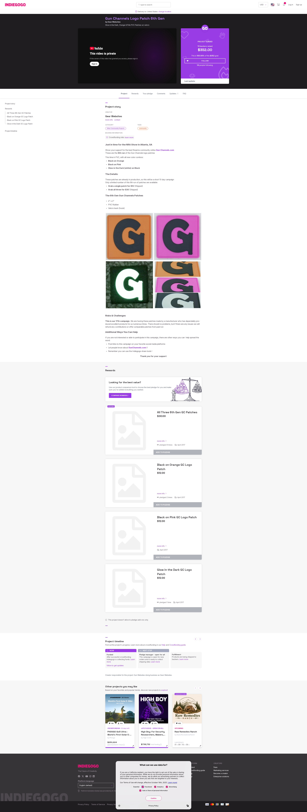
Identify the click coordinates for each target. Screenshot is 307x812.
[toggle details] (134, 747)
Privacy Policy (83, 804)
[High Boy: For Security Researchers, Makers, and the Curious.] (153, 708)
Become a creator (221, 773)
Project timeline (11, 131)
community (143, 128)
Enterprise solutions (221, 776)
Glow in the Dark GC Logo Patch (19, 124)
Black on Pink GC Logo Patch (18, 120)
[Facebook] (79, 776)
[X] (83, 776)
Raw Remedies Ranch (186, 731)
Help (163, 645)
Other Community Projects (115, 128)
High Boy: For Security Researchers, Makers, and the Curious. (153, 734)
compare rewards (119, 395)
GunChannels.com (137, 347)
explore (164, 690)
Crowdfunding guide (177, 645)
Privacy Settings (113, 804)
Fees (215, 767)
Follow (205, 61)
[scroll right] (200, 639)
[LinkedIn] (94, 776)
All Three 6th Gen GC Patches (19, 113)
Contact (192, 767)
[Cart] (278, 4)
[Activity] (284, 4)
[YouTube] (86, 776)
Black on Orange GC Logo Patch (20, 117)
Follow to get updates (115, 665)
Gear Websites (114, 22)
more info (109, 120)
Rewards (8, 109)
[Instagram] (90, 776)
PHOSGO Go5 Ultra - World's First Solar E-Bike (118, 734)
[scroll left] (195, 639)
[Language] (272, 4)
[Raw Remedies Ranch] (187, 708)
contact (117, 120)
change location (164, 12)
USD (261, 5)
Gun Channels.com (165, 150)
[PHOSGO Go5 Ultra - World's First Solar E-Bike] (120, 708)
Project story (10, 104)
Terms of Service (98, 804)
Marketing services (221, 770)
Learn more (155, 662)
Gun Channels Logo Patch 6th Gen (135, 18)
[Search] (139, 4)
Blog (190, 773)
